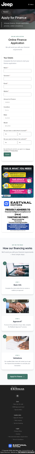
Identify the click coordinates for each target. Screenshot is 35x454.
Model (6, 123)
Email (6, 83)
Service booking (18, 423)
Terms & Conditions (18, 439)
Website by (22, 452)
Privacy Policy (14, 150)
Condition (7, 107)
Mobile (6, 91)
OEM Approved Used (18, 407)
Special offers (18, 409)
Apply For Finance (16, 376)
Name (6, 68)
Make (5, 115)
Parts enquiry (18, 420)
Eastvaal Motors (26, 450)
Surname (7, 76)
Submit (7, 154)
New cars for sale (18, 404)
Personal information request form (18, 436)
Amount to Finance (10, 99)
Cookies (18, 434)
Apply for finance (18, 418)
